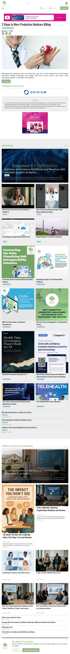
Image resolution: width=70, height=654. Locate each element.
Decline (16, 650)
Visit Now (6, 81)
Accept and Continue (31, 650)
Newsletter (64, 8)
